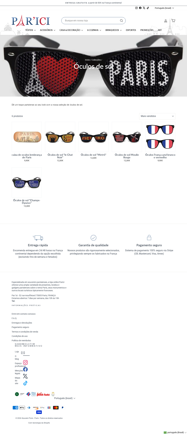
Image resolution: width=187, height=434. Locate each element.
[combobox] (93, 20)
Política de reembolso (21, 340)
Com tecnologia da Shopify (39, 423)
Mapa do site (17, 381)
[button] (175, 432)
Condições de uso (20, 336)
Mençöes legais (19, 372)
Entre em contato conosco (24, 314)
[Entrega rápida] (38, 238)
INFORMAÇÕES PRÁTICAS (26, 305)
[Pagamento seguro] (149, 238)
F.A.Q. (14, 318)
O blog (17, 357)
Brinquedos (112, 30)
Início (87, 60)
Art (160, 30)
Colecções (96, 60)
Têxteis (29, 30)
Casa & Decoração (70, 30)
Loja (17, 351)
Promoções (146, 30)
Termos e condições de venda (25, 332)
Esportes (131, 30)
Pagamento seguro (20, 327)
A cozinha (93, 30)
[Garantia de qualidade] (93, 238)
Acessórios (46, 30)
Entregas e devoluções (22, 323)
